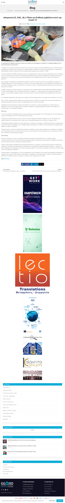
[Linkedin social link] (8, 490)
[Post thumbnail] (5, 441)
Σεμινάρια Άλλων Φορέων (8, 413)
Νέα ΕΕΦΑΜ (5, 419)
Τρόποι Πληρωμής (48, 488)
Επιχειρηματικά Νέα (7, 390)
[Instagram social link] (3, 490)
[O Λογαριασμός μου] (63, 2)
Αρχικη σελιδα (10, 10)
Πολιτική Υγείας (6, 387)
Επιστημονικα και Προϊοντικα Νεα (21, 10)
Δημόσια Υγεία (6, 407)
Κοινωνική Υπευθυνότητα (8, 401)
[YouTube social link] (6, 490)
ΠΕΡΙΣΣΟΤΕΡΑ (52, 500)
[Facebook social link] (1, 490)
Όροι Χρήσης (47, 493)
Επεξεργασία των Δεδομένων (50, 491)
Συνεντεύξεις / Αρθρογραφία (9, 396)
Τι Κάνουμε (5, 464)
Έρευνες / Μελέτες (7, 398)
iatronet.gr (6, 158)
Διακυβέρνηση (6, 469)
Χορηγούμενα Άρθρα (7, 416)
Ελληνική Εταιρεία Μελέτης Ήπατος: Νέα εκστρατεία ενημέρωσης (22, 440)
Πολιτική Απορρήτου (48, 484)
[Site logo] (32, 2)
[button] (25, 164)
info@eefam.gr (28, 493)
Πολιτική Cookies (47, 486)
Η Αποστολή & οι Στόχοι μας (8, 467)
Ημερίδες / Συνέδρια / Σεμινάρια (9, 410)
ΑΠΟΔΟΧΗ (60, 500)
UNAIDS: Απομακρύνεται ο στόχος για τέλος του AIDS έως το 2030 (22, 445)
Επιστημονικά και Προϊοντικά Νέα (37, 24)
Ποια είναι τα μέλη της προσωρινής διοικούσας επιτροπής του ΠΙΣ (22, 451)
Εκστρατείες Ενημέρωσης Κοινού (9, 404)
